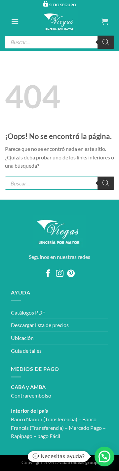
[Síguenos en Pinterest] (71, 274)
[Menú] (15, 21)
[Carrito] (104, 21)
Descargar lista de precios (40, 325)
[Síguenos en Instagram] (59, 274)
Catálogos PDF (28, 312)
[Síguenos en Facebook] (48, 274)
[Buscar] (106, 42)
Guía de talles (26, 350)
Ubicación (22, 338)
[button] (104, 456)
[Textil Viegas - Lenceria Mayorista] (59, 21)
